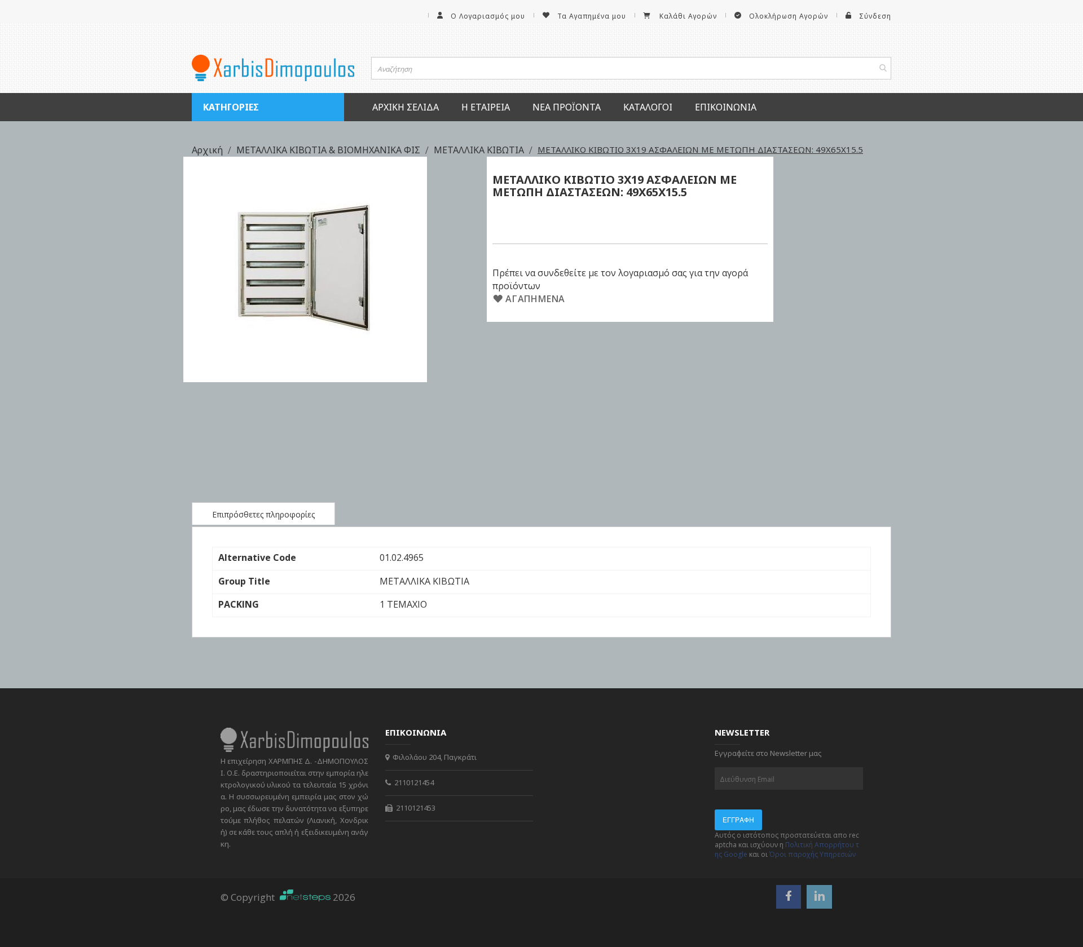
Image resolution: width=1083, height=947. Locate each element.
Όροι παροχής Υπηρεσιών (812, 854)
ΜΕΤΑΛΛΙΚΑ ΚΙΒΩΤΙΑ (480, 150)
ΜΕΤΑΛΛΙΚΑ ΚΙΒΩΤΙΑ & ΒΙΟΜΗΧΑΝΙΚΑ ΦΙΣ (329, 150)
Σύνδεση (875, 16)
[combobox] (631, 68)
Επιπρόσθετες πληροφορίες (263, 514)
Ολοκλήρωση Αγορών (788, 16)
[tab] (263, 513)
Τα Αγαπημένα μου (591, 16)
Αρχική (208, 150)
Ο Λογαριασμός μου (488, 16)
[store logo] (273, 68)
